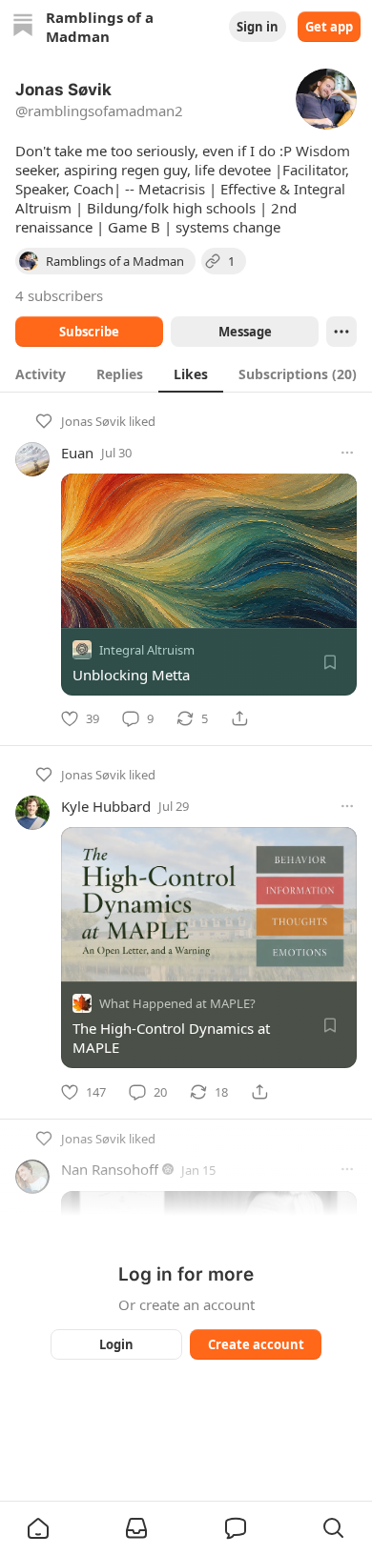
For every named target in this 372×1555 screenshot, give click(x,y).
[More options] (347, 452)
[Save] (330, 662)
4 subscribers (59, 295)
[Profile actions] (341, 331)
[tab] (40, 373)
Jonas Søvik (93, 421)
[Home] (22, 27)
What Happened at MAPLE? (177, 1004)
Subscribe (89, 331)
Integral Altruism (147, 649)
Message (245, 331)
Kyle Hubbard (106, 806)
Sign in (258, 26)
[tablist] (186, 373)
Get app (329, 26)
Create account (256, 1344)
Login (116, 1344)
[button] (38, 1528)
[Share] (239, 718)
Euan (77, 452)
